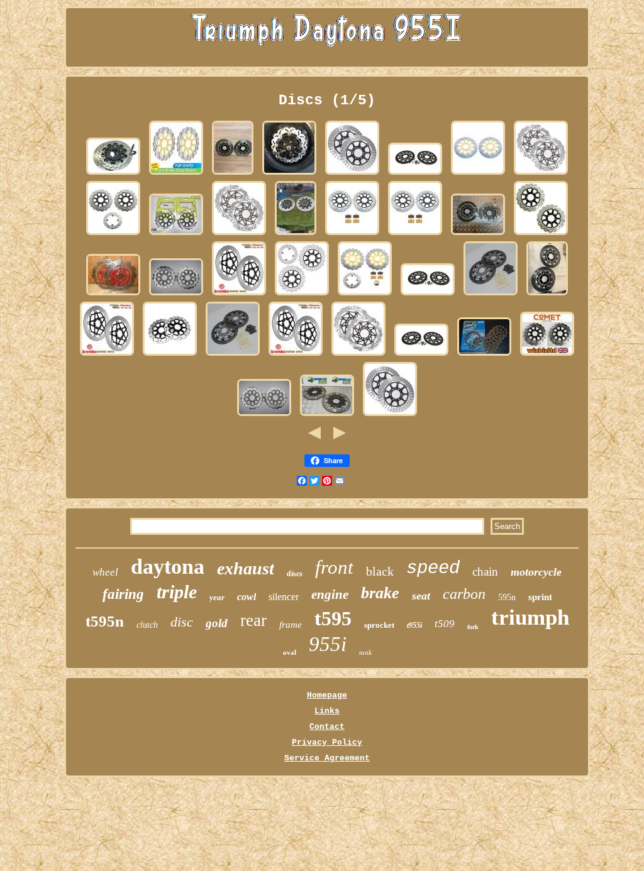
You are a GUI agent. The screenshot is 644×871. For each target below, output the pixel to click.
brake (380, 593)
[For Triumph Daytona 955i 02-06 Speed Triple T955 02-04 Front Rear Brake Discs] (113, 234)
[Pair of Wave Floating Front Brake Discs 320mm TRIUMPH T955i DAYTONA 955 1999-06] (264, 415)
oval (289, 652)
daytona (167, 566)
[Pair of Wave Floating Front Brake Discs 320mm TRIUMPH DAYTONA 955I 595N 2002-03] (176, 295)
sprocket (379, 625)
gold (217, 623)
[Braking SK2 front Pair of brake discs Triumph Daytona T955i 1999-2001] (358, 355)
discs (295, 573)
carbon (464, 594)
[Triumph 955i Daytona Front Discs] (295, 234)
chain (485, 571)
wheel (105, 572)
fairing (123, 594)
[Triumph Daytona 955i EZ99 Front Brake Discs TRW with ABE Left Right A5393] (490, 295)
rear (253, 620)
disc (181, 622)
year (217, 597)
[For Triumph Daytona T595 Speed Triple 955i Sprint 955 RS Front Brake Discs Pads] (352, 234)
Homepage (327, 695)
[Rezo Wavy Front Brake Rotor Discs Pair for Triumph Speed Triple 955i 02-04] (541, 234)
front (334, 567)
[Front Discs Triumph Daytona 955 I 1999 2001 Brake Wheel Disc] (415, 174)
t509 (445, 624)
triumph (530, 617)
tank (365, 652)
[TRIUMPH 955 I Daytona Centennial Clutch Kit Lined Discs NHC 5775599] (484, 355)
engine (329, 594)
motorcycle (536, 572)
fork (473, 626)
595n (507, 597)
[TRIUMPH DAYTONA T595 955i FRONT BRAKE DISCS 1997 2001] (547, 295)
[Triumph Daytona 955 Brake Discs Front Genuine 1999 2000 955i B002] (327, 415)
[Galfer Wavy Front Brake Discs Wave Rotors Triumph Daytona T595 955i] (176, 234)
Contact (327, 726)
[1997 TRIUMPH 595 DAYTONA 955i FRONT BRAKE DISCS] (478, 234)
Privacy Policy (327, 742)
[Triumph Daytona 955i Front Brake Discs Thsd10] (232, 174)
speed (433, 568)
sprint (540, 597)
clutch (147, 625)
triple (177, 591)
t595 (333, 618)
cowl (246, 596)
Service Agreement (327, 758)
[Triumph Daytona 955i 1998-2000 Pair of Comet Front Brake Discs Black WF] (547, 355)
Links (327, 711)
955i (328, 644)
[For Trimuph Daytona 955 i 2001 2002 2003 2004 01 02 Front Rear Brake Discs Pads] (365, 295)
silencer (284, 596)
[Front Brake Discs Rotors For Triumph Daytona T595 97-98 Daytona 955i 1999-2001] (478, 174)
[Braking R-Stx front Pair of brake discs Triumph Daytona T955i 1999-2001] (352, 174)
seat (421, 595)
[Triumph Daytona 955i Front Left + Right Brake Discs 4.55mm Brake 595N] (113, 174)
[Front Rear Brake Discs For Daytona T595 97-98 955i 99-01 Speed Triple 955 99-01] (302, 295)
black (380, 571)
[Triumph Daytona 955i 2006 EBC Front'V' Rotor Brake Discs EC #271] (113, 295)
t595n (105, 621)
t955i (414, 625)
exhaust (245, 568)
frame (290, 625)
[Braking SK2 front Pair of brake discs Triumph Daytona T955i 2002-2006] (541, 174)
